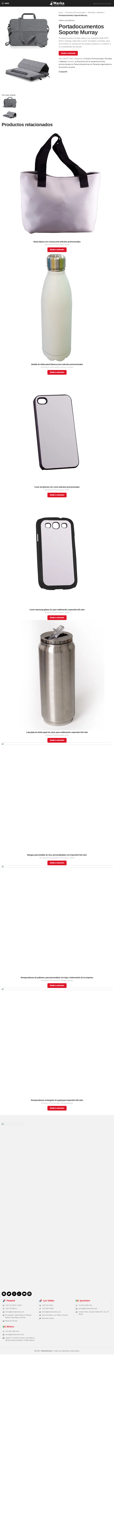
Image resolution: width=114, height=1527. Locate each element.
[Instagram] (14, 1294)
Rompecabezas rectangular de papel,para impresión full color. (57, 1100)
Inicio (61, 12)
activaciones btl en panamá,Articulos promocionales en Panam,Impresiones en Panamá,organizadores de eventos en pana (85, 64)
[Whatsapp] (19, 1294)
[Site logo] (57, 3)
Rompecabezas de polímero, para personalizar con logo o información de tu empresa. (57, 978)
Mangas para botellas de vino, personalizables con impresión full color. (57, 855)
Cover (67, 490)
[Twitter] (9, 1294)
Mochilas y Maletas (96, 12)
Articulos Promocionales (75, 12)
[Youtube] (24, 1294)
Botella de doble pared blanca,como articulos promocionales (57, 364)
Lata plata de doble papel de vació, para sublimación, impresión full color (57, 732)
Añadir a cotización (68, 53)
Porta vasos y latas (66, 858)
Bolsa (67, 245)
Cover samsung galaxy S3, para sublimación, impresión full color (57, 610)
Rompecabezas (67, 980)
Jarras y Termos (67, 367)
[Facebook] (4, 1294)
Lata (67, 735)
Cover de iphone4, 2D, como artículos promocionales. (57, 487)
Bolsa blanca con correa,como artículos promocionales (57, 242)
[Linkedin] (29, 1294)
